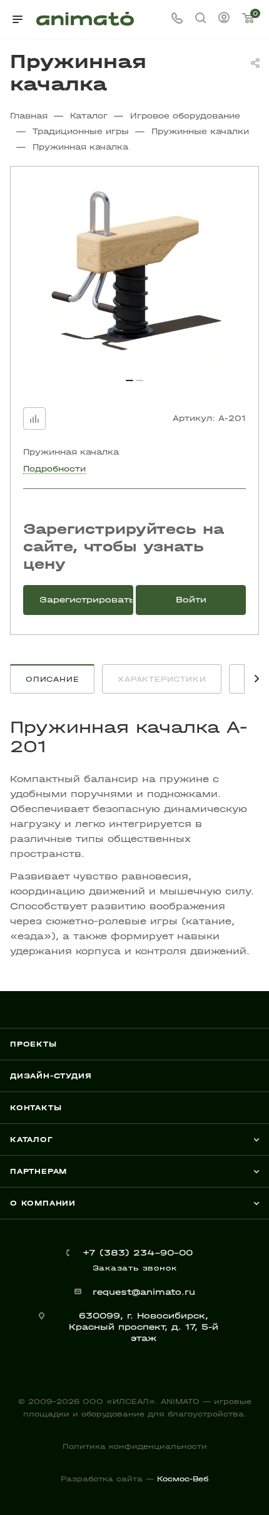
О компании (43, 1203)
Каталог (31, 1139)
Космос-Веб (182, 1478)
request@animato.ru (144, 1292)
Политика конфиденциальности (135, 1446)
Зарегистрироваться (86, 599)
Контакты (35, 1107)
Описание (52, 679)
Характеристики (162, 679)
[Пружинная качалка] (134, 276)
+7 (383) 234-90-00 (138, 1252)
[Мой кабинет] (224, 19)
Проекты (33, 1044)
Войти (191, 599)
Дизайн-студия (50, 1076)
